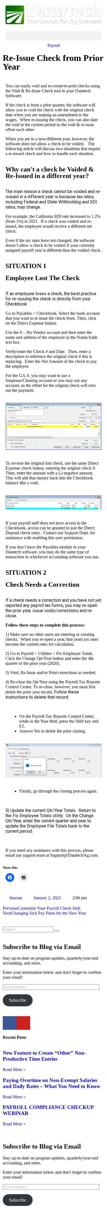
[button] (53, 35)
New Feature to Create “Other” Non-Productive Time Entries (44, 1056)
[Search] (57, 931)
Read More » (14, 1069)
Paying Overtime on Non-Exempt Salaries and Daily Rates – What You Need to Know (51, 1083)
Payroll (53, 45)
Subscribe (17, 1000)
